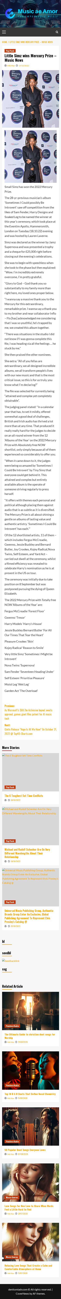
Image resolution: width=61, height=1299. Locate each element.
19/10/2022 (24, 65)
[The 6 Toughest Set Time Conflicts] (30, 772)
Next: (31, 729)
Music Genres (12, 1197)
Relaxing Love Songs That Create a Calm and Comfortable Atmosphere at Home (28, 1267)
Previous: (28, 712)
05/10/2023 (15, 926)
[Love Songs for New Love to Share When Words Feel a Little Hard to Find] (30, 1182)
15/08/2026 (22, 1098)
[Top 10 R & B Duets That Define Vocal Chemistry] (30, 1070)
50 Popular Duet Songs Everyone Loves (25, 1150)
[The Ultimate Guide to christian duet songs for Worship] (30, 1011)
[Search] (57, 32)
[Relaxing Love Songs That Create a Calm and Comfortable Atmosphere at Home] (30, 1242)
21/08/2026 (23, 1042)
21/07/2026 (23, 1213)
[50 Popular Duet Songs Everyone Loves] (30, 1126)
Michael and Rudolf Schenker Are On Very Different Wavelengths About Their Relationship (27, 853)
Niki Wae (11, 65)
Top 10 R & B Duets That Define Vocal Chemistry (30, 1094)
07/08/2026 (23, 1154)
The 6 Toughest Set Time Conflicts (24, 796)
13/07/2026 (22, 1273)
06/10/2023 (15, 800)
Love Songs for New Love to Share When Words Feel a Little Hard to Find (29, 1207)
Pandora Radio (12, 1026)
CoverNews (22, 1293)
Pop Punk (10, 50)
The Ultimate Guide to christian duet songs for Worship (30, 1036)
